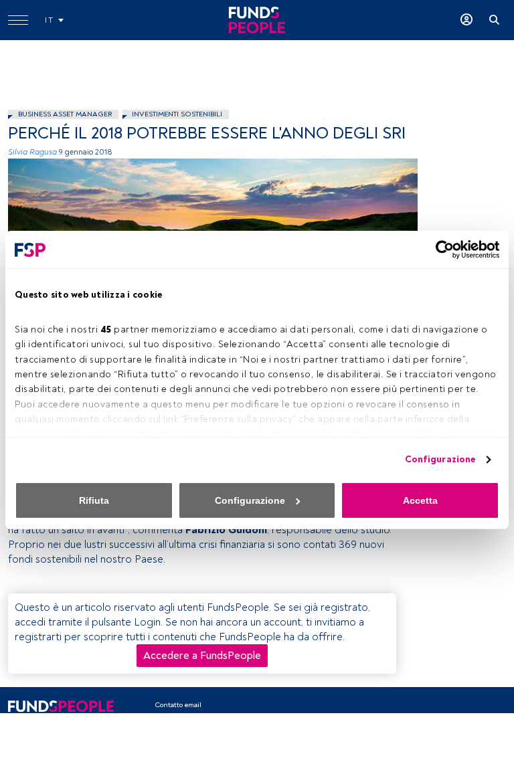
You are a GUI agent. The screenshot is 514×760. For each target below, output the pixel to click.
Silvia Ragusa (32, 152)
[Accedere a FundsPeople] (466, 20)
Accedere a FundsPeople (202, 655)
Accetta (420, 500)
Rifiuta (94, 500)
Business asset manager (65, 114)
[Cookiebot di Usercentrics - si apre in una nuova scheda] (440, 249)
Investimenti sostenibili (177, 114)
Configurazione (440, 459)
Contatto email (178, 704)
